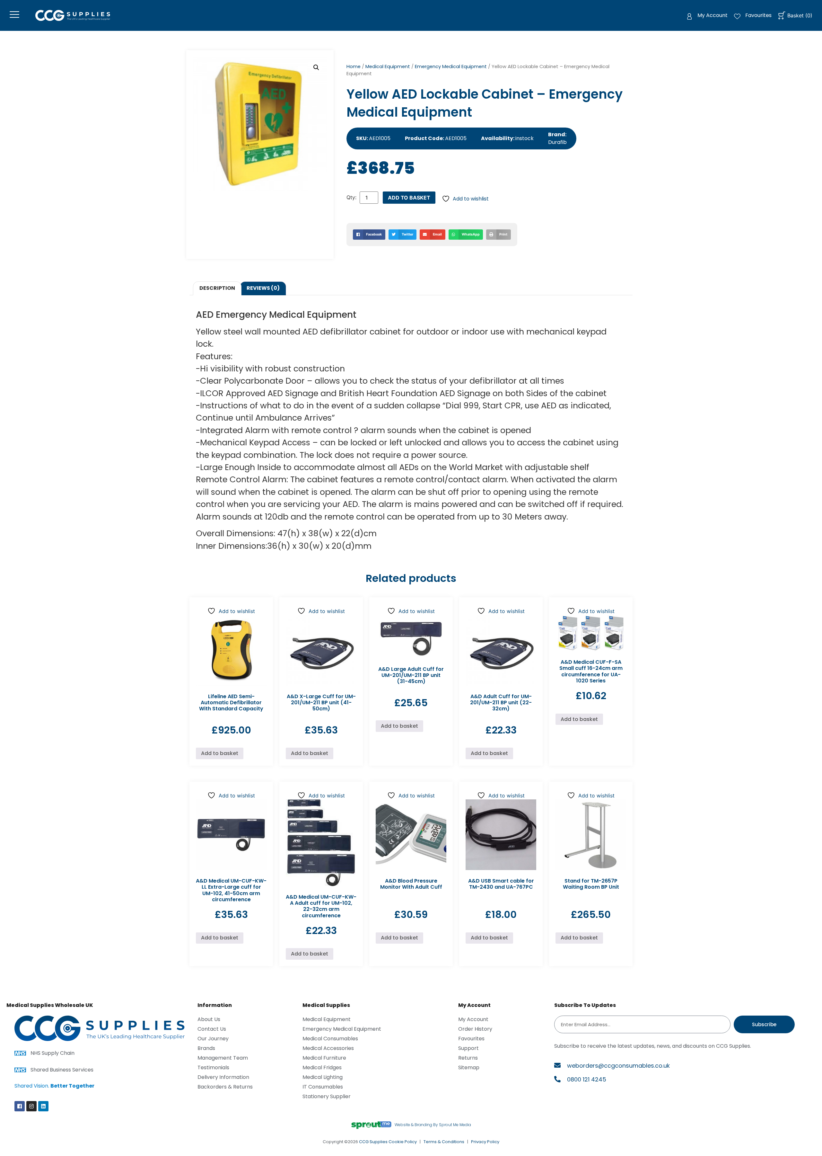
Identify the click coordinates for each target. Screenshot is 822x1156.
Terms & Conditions (444, 1142)
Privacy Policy (485, 1142)
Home (353, 66)
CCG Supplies (373, 1142)
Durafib (557, 142)
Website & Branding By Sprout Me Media (433, 1124)
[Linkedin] (43, 1106)
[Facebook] (19, 1106)
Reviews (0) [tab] (263, 288)
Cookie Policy (403, 1142)
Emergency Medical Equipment (451, 66)
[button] (316, 67)
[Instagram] (31, 1106)
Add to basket (409, 197)
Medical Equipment (387, 66)
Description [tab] (217, 288)
